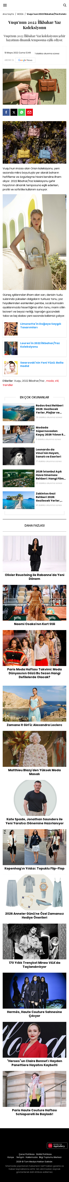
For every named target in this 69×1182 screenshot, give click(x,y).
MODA (20, 14)
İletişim (20, 1157)
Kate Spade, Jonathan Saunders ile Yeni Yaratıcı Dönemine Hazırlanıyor (34, 783)
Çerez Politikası (27, 1154)
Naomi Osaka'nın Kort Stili (34, 586)
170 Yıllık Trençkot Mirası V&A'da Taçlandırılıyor (34, 925)
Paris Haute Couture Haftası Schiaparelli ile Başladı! (34, 1072)
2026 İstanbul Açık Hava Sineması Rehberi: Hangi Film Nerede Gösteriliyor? (33, 472)
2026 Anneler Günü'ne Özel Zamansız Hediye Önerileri (35, 876)
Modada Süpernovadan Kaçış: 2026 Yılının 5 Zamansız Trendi (34, 428)
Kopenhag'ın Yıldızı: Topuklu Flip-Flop (35, 831)
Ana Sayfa (8, 14)
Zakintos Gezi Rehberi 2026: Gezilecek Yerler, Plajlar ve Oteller (34, 494)
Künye (11, 1157)
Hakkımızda (32, 1157)
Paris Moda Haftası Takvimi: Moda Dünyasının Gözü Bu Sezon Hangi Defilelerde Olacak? (34, 633)
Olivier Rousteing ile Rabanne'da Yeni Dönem (34, 537)
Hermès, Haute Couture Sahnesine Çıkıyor (34, 974)
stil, (57, 381)
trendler (8, 385)
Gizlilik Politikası (44, 1154)
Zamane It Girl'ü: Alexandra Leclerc (34, 687)
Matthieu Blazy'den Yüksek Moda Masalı (34, 732)
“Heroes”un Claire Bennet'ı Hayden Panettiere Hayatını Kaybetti (34, 1025)
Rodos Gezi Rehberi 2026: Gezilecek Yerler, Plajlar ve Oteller (32, 406)
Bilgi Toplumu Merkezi (50, 1157)
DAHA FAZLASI (35, 525)
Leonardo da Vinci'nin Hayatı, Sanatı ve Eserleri (30, 449)
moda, (50, 381)
